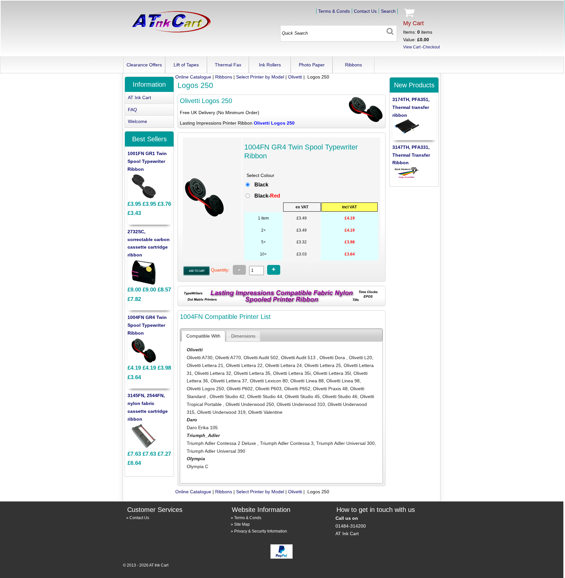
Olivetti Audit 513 (299, 357)
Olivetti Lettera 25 (322, 365)
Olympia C (197, 466)
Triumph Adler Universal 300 (345, 443)
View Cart (411, 47)
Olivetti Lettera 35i (292, 373)
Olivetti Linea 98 (343, 380)
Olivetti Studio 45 (302, 396)
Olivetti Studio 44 (264, 396)
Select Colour (260, 175)
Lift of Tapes (186, 64)
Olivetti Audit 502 (261, 357)
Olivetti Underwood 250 (250, 404)
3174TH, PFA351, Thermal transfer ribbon (411, 107)
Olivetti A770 (228, 357)
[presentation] (203, 336)
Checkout (431, 47)
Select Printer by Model (260, 76)
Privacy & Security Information (260, 531)
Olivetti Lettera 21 (205, 365)
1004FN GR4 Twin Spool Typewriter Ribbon (147, 325)
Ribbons (353, 64)
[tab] (203, 336)
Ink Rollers (270, 64)
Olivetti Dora (332, 357)
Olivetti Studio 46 (339, 396)
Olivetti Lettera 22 (244, 365)
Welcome (137, 121)
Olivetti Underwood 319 (221, 412)
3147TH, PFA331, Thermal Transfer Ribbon (411, 155)
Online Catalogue (193, 76)
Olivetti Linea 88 (307, 380)
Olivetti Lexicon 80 (269, 380)
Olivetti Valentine (265, 412)
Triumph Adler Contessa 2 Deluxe (222, 443)
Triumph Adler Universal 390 (216, 451)
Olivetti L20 (360, 357)
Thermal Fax (228, 64)
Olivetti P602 (240, 388)
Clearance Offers (144, 64)
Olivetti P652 (297, 388)
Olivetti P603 (268, 388)
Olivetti (295, 76)
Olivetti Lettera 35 (252, 373)
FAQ (132, 109)
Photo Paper (312, 64)
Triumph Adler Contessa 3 (287, 443)
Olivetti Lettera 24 (283, 365)
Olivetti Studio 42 (227, 396)
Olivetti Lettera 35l (332, 373)
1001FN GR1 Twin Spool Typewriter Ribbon (147, 161)
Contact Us (365, 11)
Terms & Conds (334, 11)
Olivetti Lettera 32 (213, 373)
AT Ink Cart (139, 97)
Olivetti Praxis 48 (330, 388)
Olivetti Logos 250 (205, 388)
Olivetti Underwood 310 (301, 404)
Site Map (242, 524)
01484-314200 (350, 526)
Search (388, 11)
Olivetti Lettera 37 (229, 380)
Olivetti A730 (200, 357)
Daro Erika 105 (202, 427)
